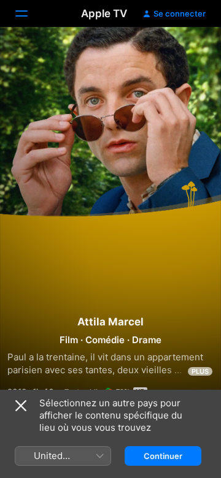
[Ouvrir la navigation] (28, 13)
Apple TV (104, 13)
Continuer (163, 456)
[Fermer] (20, 405)
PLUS (200, 371)
